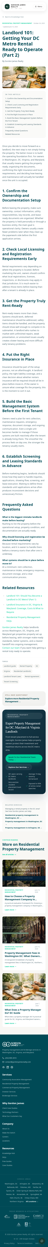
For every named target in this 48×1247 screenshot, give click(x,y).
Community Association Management (17, 1079)
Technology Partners (10, 1112)
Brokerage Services (9, 1096)
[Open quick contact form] (42, 1241)
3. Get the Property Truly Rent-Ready (19, 111)
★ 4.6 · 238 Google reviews (24, 1239)
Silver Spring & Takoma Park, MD (29, 1191)
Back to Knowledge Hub (14, 17)
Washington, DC (11, 1184)
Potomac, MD (25, 1187)
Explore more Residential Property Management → (22, 700)
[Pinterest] (12, 1067)
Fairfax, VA (37, 1187)
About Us (5, 1129)
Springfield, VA (36, 1194)
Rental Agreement (32, 676)
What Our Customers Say (12, 1116)
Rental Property (26, 666)
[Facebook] (3, 1067)
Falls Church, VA (16, 1198)
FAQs (4, 1157)
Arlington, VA (25, 1184)
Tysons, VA (10, 1191)
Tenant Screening (11, 681)
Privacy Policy (9, 1243)
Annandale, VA (22, 1194)
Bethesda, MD (12, 1187)
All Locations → (32, 1201)
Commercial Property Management (16, 1087)
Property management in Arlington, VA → (23, 828)
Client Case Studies (9, 1108)
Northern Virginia (17, 1201)
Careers (5, 1137)
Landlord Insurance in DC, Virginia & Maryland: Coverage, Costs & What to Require (25, 608)
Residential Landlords (22, 671)
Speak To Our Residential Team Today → (22, 758)
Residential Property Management (15, 1083)
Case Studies (7, 1165)
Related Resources (12, 134)
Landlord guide (10, 666)
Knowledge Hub (8, 1153)
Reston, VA (10, 1194)
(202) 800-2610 (10, 1058)
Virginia (7, 671)
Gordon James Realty (12, 627)
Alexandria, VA (37, 1184)
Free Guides (7, 1161)
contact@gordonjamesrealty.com (18, 1062)
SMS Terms (39, 1243)
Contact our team (11, 647)
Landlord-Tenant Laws (12, 676)
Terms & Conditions (25, 1243)
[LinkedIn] (8, 1067)
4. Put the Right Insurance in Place (19, 114)
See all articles (8, 854)
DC (37, 666)
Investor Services (9, 1092)
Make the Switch (8, 1133)
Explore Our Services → (19, 767)
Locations (6, 1141)
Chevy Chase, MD (31, 1198)
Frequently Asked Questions (16, 130)
